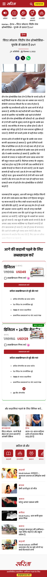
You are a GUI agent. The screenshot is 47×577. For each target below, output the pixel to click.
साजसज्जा (6, 428)
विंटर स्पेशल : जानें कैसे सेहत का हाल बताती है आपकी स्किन (11, 434)
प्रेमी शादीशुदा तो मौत (28, 488)
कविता (22, 512)
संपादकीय (42, 459)
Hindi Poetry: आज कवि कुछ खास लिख (31, 517)
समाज (31, 459)
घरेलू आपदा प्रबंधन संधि (28, 502)
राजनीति (20, 459)
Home (5, 24)
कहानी (8, 459)
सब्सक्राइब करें (24, 285)
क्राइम (21, 485)
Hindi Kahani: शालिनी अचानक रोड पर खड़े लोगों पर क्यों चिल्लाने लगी (31, 547)
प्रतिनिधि (15, 51)
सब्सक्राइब (39, 4)
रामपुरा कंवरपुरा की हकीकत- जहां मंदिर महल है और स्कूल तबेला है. (31, 532)
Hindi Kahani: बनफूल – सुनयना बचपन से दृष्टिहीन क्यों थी (32, 476)
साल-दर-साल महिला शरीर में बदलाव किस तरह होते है (34, 434)
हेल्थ (12, 24)
